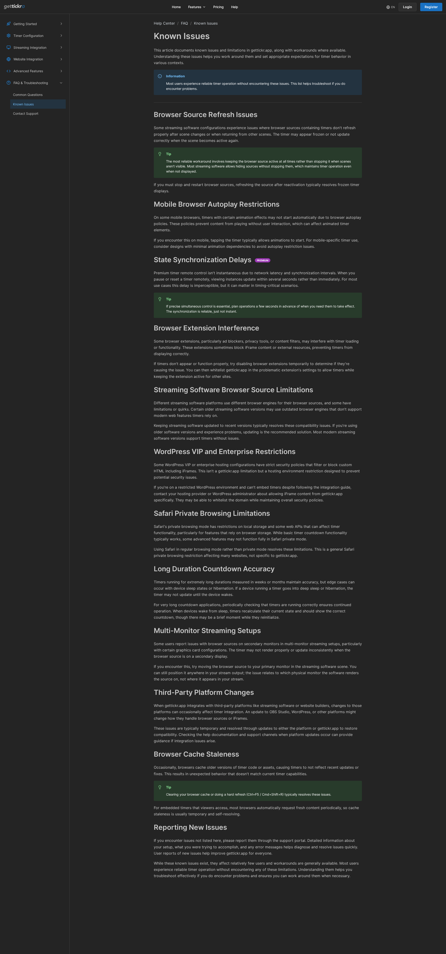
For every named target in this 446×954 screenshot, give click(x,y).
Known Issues (206, 23)
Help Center (164, 23)
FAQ (184, 23)
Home (176, 7)
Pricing (218, 7)
